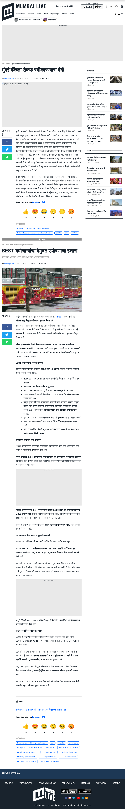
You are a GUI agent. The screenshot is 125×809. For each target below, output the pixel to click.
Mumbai (20, 228)
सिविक (39, 14)
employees (21, 747)
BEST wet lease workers (68, 757)
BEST (60, 316)
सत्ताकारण (31, 14)
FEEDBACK (85, 783)
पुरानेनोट (58, 233)
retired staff (50, 747)
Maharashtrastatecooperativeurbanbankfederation (34, 233)
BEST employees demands (26, 757)
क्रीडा (72, 14)
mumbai (61, 743)
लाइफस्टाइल (55, 14)
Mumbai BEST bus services (50, 761)
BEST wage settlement (48, 757)
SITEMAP (116, 783)
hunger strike (73, 743)
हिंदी (43, 202)
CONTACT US (101, 783)
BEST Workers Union (49, 752)
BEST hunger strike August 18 (27, 752)
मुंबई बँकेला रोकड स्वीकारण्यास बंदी (21, 64)
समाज (46, 14)
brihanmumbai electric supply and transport (32, 743)
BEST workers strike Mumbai (68, 747)
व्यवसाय (8, 64)
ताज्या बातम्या (20, 14)
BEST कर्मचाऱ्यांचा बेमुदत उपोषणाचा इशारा (22, 245)
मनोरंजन (65, 14)
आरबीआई (74, 233)
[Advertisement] (62, 44)
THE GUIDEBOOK (26, 783)
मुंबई (66, 233)
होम (3, 64)
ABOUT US (9, 783)
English (35, 202)
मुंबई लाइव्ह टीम (9, 78)
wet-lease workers (35, 747)
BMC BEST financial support (26, 761)
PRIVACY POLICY (68, 783)
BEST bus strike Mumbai (69, 752)
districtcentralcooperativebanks (38, 228)
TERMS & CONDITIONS (47, 783)
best (52, 743)
